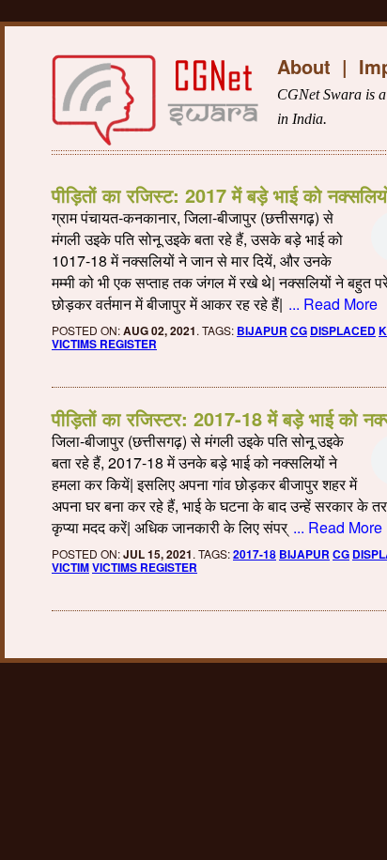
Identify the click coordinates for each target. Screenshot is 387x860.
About (304, 66)
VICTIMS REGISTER (104, 343)
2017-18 (254, 553)
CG (298, 330)
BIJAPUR (262, 330)
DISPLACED (343, 330)
